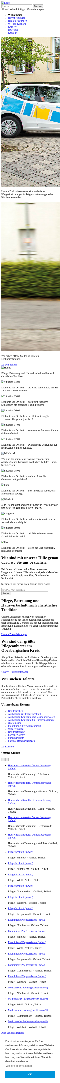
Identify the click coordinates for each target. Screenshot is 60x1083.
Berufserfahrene (16, 731)
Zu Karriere (7, 746)
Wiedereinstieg (16, 728)
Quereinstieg (14, 723)
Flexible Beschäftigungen (21, 740)
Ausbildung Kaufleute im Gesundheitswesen (31, 717)
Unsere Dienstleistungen (14, 634)
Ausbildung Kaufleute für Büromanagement (31, 720)
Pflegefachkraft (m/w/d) (20, 851)
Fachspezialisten (16, 734)
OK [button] (30, 1074)
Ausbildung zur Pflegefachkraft (24, 714)
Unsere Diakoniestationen (14, 671)
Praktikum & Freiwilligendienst (24, 725)
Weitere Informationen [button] (19, 1065)
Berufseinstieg (15, 711)
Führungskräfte (16, 737)
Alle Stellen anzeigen (12, 1032)
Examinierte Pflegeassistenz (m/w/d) (27, 919)
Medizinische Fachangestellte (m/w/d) (28, 987)
